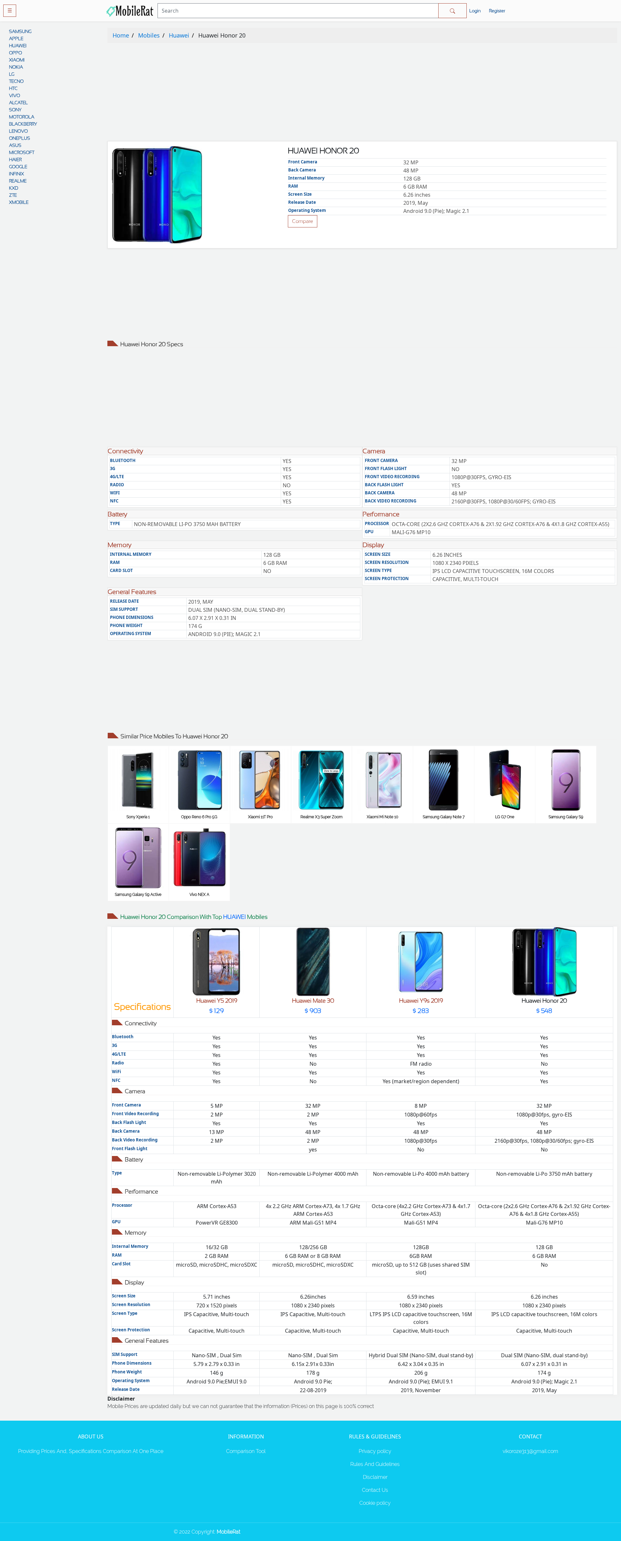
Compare (302, 221)
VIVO (14, 95)
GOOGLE (18, 166)
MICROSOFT (21, 152)
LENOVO (18, 131)
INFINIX (16, 173)
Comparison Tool (246, 1451)
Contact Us (375, 1490)
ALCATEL (18, 102)
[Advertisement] (301, 93)
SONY (15, 109)
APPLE (16, 38)
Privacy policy (375, 1451)
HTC (13, 88)
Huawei (179, 35)
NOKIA (16, 67)
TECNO (16, 81)
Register (497, 10)
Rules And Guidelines (375, 1464)
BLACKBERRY (23, 124)
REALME (18, 180)
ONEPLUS (19, 138)
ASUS (15, 145)
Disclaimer (375, 1477)
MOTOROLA (21, 116)
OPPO (15, 52)
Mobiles (149, 35)
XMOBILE (18, 202)
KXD (13, 188)
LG (11, 74)
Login (475, 10)
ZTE (13, 195)
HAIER (15, 159)
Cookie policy (375, 1503)
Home (121, 35)
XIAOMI (17, 59)
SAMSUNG (20, 31)
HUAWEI (18, 45)
